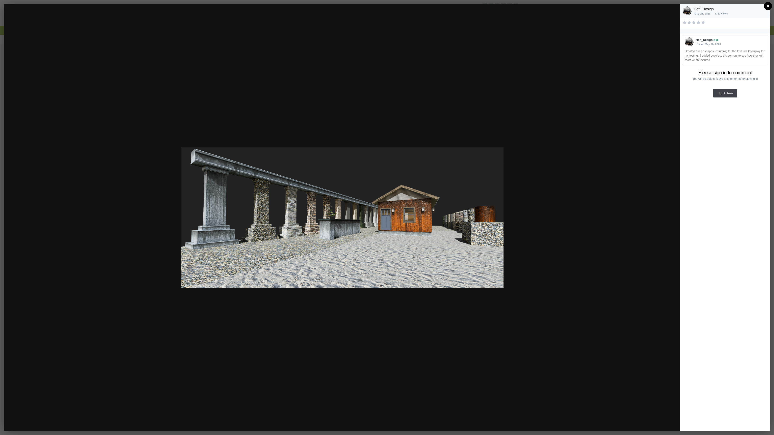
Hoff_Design (704, 8)
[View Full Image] (673, 11)
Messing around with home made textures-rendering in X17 (65, 15)
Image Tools (639, 424)
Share (667, 424)
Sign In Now (725, 93)
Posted (708, 44)
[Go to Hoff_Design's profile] (687, 10)
